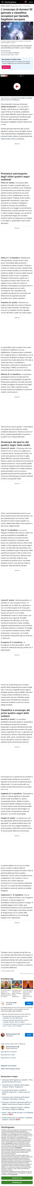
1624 (14, 1134)
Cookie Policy (14, 1174)
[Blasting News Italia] (10, 2)
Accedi (31, 2)
